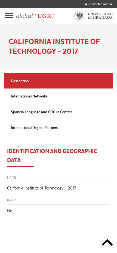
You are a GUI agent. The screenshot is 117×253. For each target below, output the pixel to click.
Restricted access (100, 4)
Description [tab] (20, 81)
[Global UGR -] (35, 16)
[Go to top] (107, 243)
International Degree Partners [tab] (34, 127)
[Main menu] (9, 15)
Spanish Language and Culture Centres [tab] (41, 112)
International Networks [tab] (29, 96)
